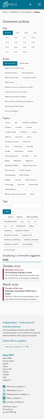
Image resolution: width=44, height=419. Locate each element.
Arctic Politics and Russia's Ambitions (19, 102)
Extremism (27, 142)
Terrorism (21, 185)
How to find (7, 369)
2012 (33, 47)
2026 (17, 33)
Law (35, 156)
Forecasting (17, 147)
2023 (7, 37)
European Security (12, 142)
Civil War (18, 127)
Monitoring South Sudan (14, 106)
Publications (14, 12)
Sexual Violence (31, 180)
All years (8, 33)
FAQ (4, 377)
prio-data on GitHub (14, 402)
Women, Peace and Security (15, 194)
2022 (16, 37)
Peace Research (28, 73)
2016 (33, 42)
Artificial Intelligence (30, 123)
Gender (7, 151)
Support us (7, 380)
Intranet (6, 375)
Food (7, 147)
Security (18, 180)
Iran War (25, 156)
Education (19, 137)
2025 (26, 33)
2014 (15, 47)
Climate (29, 127)
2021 (24, 37)
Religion (8, 180)
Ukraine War (24, 63)
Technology (9, 185)
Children (8, 127)
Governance (19, 151)
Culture (34, 132)
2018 (15, 42)
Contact (6, 372)
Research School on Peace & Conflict (19, 87)
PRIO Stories (9, 82)
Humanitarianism (11, 156)
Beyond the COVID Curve (14, 68)
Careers (5, 364)
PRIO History (24, 175)
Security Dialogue (11, 111)
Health (30, 151)
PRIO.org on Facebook (15, 387)
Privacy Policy (8, 409)
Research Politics (11, 73)
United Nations (10, 189)
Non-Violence (10, 170)
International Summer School (16, 92)
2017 (24, 42)
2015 (7, 47)
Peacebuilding (10, 175)
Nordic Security (25, 170)
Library (5, 366)
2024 (35, 33)
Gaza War (30, 147)
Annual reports (8, 361)
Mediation (18, 161)
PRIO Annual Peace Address (15, 97)
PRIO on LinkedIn (14, 398)
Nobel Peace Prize (12, 78)
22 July (7, 123)
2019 (7, 42)
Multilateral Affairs (12, 166)
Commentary (26, 12)
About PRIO (7, 358)
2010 (16, 52)
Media (7, 161)
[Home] (10, 4)
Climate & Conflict (30, 78)
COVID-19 (24, 132)
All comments (10, 63)
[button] (39, 4)
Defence (8, 137)
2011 (7, 52)
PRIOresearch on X (14, 391)
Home (5, 12)
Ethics (29, 137)
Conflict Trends (10, 132)
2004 (24, 52)
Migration (29, 161)
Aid (16, 123)
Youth (32, 194)
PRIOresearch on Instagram (17, 394)
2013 (24, 47)
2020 (33, 37)
